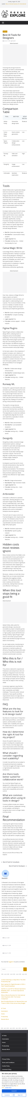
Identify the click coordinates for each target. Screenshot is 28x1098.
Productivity (4, 1016)
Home (3, 1014)
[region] (14, 1084)
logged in (11, 962)
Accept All (14, 1091)
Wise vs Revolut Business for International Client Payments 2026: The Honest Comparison (13, 997)
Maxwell (13, 41)
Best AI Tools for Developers (17, 866)
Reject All (20, 1095)
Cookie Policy (8, 1087)
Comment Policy (6, 1069)
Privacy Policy (6, 1059)
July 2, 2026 (16, 974)
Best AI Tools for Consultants (11, 862)
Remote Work (5, 1019)
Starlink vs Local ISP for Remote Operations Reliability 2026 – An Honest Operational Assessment (13, 990)
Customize (7, 1095)
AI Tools (5, 31)
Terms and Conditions (8, 1062)
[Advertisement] (15, 55)
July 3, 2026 (4, 974)
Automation (4, 1011)
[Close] (26, 1073)
